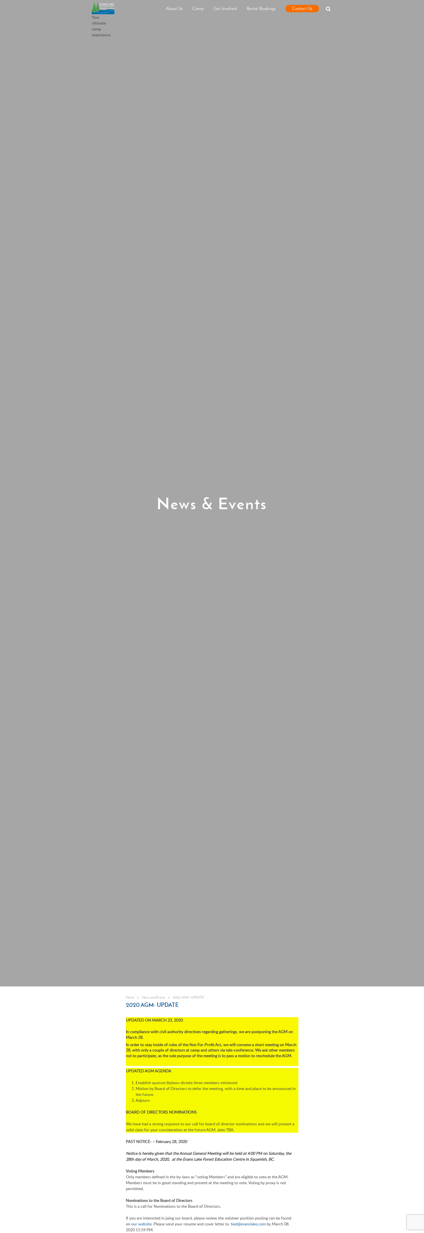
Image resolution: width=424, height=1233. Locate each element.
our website (141, 1224)
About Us (174, 8)
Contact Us (302, 8)
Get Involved (225, 8)
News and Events (153, 997)
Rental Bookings (261, 8)
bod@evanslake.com (248, 1224)
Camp (198, 8)
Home (130, 997)
